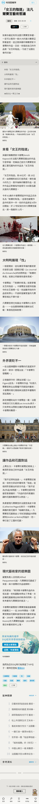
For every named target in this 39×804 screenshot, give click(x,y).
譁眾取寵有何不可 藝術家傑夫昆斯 (23, 715)
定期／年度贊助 (11, 649)
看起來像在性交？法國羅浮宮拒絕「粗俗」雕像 (23, 726)
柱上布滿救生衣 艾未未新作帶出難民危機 (23, 720)
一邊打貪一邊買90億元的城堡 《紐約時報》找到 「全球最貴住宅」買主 (23, 731)
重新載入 (19, 791)
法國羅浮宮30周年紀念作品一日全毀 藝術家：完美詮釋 (23, 754)
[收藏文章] (30, 20)
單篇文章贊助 (10, 644)
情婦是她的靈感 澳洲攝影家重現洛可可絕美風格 (23, 709)
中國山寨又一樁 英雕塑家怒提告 (23, 748)
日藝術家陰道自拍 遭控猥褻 (23, 703)
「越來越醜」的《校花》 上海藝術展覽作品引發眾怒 (23, 742)
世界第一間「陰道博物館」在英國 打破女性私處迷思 (24, 737)
